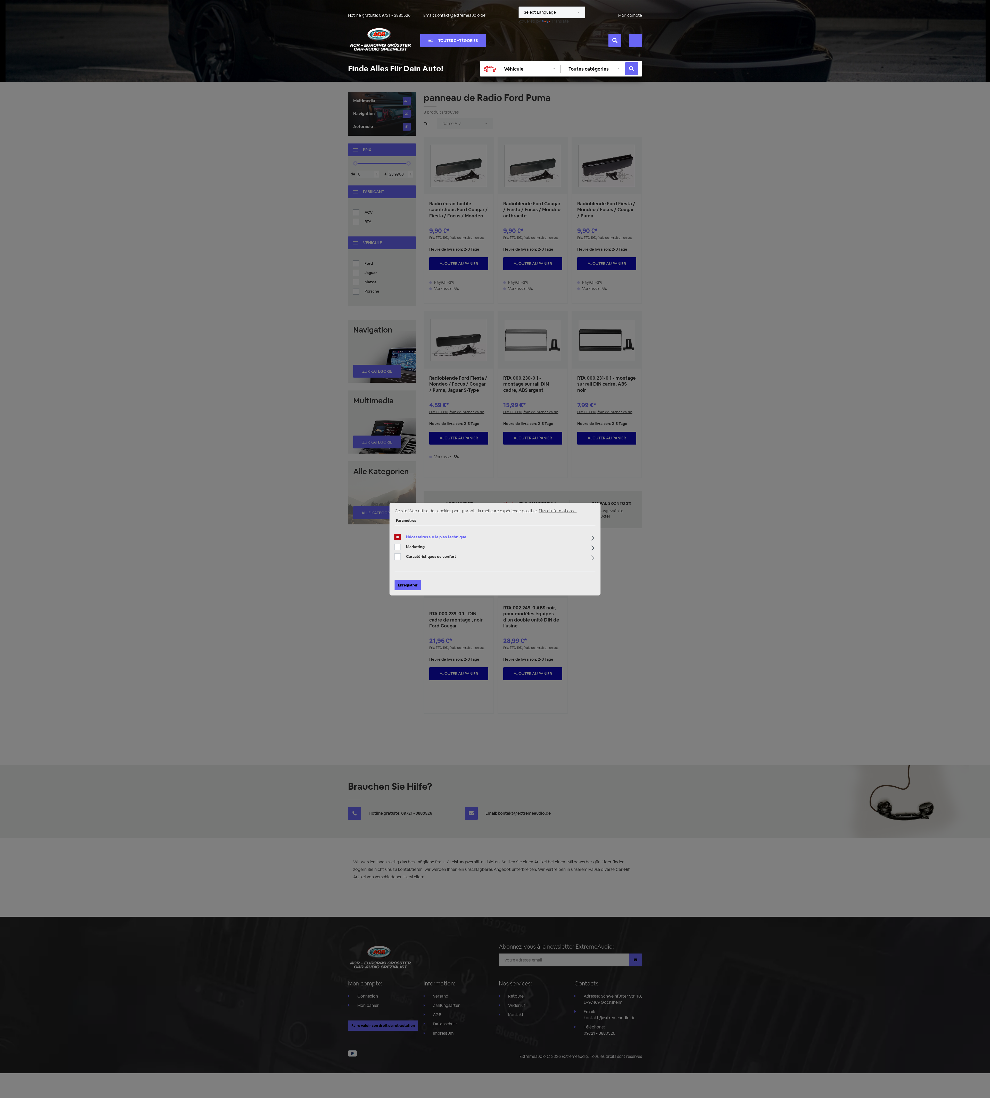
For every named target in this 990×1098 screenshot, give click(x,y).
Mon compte (630, 15)
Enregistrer (408, 585)
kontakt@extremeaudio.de (460, 15)
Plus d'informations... (558, 510)
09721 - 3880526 (394, 15)
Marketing (415, 546)
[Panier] (635, 40)
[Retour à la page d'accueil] (380, 39)
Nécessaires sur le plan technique (436, 536)
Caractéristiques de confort (431, 556)
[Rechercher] (614, 40)
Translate (560, 21)
